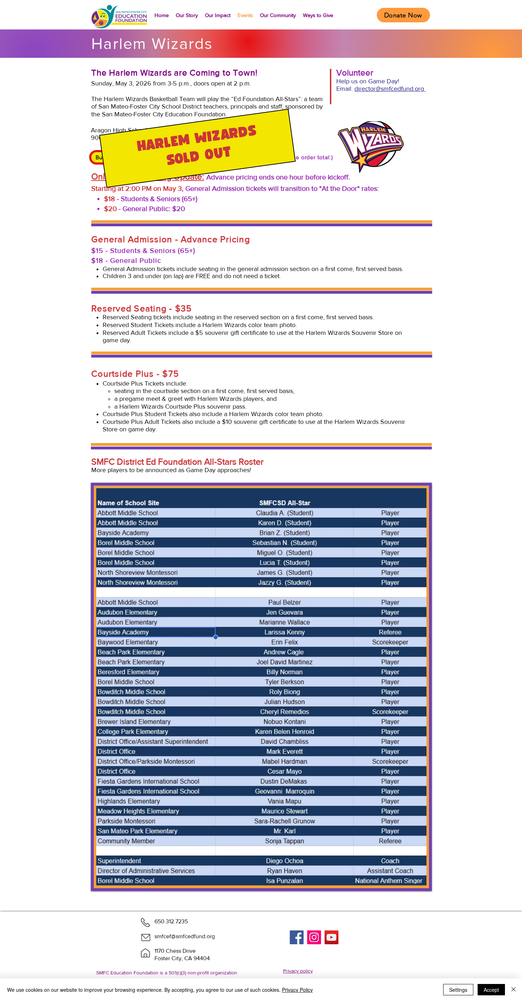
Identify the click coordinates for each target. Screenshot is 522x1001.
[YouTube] (331, 937)
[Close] (513, 989)
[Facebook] (297, 937)
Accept (491, 989)
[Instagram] (314, 937)
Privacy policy (298, 971)
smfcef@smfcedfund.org (184, 936)
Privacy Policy (297, 989)
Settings (458, 989)
